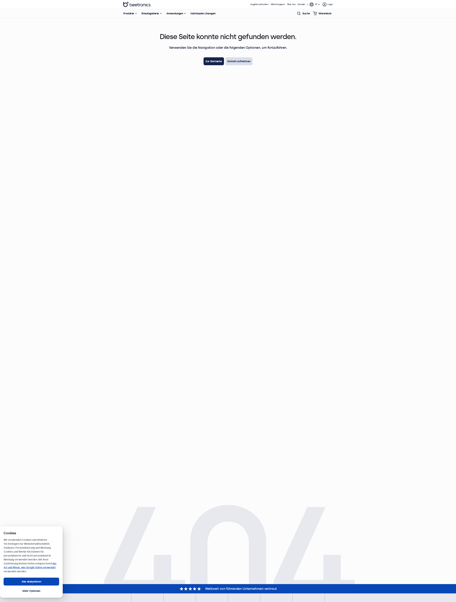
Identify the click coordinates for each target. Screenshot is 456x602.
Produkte (128, 13)
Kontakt (301, 4)
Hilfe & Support (278, 4)
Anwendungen (174, 13)
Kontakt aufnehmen (238, 61)
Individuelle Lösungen (203, 13)
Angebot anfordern (259, 4)
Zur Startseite (214, 61)
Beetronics (137, 4)
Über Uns (291, 4)
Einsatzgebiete (150, 13)
